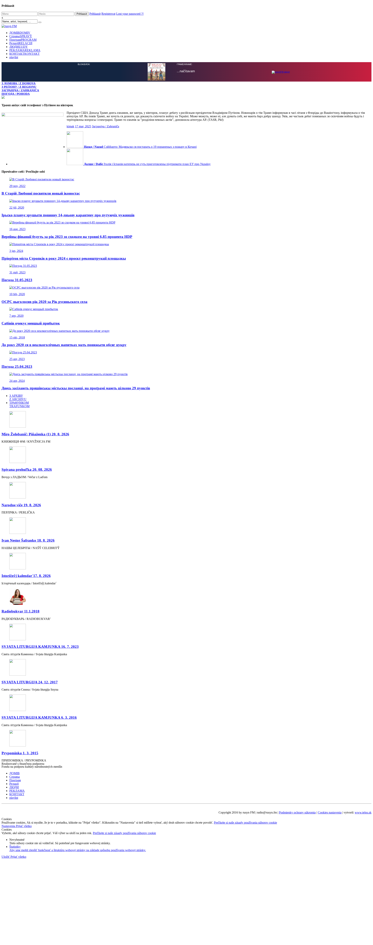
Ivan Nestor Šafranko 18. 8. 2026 (28, 540)
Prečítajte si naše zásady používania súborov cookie (245, 822)
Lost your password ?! (130, 13)
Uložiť (6, 856)
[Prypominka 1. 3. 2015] (186, 738)
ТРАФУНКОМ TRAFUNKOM (19, 404)
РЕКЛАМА (24, 50)
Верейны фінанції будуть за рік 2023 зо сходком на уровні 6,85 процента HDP (67, 237)
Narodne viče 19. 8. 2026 (21, 505)
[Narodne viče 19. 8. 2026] (186, 490)
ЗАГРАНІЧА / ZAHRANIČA (20, 90)
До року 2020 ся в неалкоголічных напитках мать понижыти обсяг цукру (64, 345)
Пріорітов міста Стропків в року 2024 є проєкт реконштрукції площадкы (64, 258)
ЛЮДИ (18, 46)
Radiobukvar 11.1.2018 (20, 611)
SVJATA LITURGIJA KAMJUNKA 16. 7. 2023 (40, 647)
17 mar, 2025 (83, 126)
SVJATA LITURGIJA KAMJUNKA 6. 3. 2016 (39, 717)
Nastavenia (9, 826)
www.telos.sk (363, 812)
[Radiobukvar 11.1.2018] (186, 597)
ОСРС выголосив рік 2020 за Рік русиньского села (44, 302)
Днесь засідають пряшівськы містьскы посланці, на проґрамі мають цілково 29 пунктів (76, 388)
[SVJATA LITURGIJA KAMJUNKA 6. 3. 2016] (186, 703)
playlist (13, 57)
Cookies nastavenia (330, 812)
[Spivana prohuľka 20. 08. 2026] (186, 455)
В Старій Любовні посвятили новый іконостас (41, 193)
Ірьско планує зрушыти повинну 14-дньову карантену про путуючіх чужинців (68, 215)
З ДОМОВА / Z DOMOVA (19, 83)
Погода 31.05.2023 (17, 280)
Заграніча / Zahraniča (105, 126)
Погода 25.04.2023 (17, 367)
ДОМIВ (19, 32)
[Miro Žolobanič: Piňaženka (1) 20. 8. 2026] (186, 419)
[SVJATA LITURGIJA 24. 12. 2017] (186, 667)
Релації (20, 43)
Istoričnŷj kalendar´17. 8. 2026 (26, 576)
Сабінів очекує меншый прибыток (31, 323)
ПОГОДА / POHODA (16, 93)
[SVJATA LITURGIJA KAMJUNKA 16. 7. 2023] (186, 632)
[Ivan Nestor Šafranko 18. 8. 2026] (186, 526)
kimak (70, 126)
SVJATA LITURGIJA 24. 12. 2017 (30, 682)
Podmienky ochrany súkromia (297, 812)
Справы (20, 36)
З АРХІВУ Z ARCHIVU (17, 397)
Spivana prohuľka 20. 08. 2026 (27, 469)
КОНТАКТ (24, 53)
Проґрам (23, 39)
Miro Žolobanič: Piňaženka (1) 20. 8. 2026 (35, 434)
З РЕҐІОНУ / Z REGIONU (19, 86)
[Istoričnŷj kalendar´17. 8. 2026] (186, 561)
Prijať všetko (24, 826)
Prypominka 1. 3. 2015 (20, 753)
